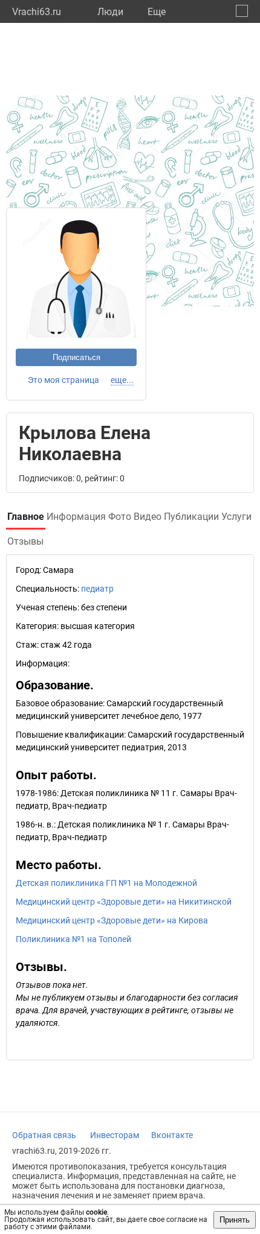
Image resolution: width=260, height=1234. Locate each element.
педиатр (97, 588)
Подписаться (76, 357)
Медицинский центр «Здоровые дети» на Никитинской (124, 902)
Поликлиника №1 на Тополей (73, 939)
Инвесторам (114, 1135)
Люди (110, 11)
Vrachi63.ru (36, 11)
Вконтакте (172, 1135)
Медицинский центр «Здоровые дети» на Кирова (112, 920)
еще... (122, 380)
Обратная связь (44, 1135)
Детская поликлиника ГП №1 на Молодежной (106, 883)
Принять (234, 1219)
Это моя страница (63, 380)
